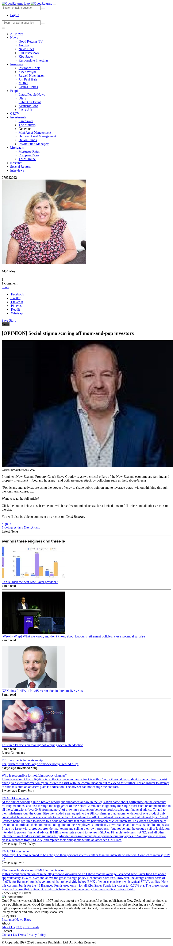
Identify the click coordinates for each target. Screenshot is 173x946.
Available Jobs (28, 106)
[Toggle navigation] (54, 4)
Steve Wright (27, 72)
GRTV (14, 113)
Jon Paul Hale (28, 79)
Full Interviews (29, 53)
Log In (14, 15)
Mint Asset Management (35, 132)
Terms (22, 935)
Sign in (6, 524)
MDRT (23, 83)
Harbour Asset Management (37, 136)
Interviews (17, 170)
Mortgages (17, 147)
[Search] (43, 23)
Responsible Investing (33, 60)
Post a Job (25, 109)
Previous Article (13, 527)
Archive (24, 45)
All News (16, 34)
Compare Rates (29, 155)
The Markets (27, 125)
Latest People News (32, 94)
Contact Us (9, 935)
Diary (22, 98)
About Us (8, 927)
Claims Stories (28, 87)
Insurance (16, 64)
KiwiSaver (26, 56)
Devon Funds (28, 140)
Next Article (32, 527)
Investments (18, 117)
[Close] (3, 27)
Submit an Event (30, 102)
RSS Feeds (31, 927)
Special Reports (20, 166)
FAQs (20, 927)
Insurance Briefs (29, 68)
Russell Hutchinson (32, 75)
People (14, 91)
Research (16, 163)
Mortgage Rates (29, 151)
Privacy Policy (36, 935)
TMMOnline (27, 159)
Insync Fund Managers (34, 144)
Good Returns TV (31, 41)
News (14, 37)
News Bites (26, 49)
